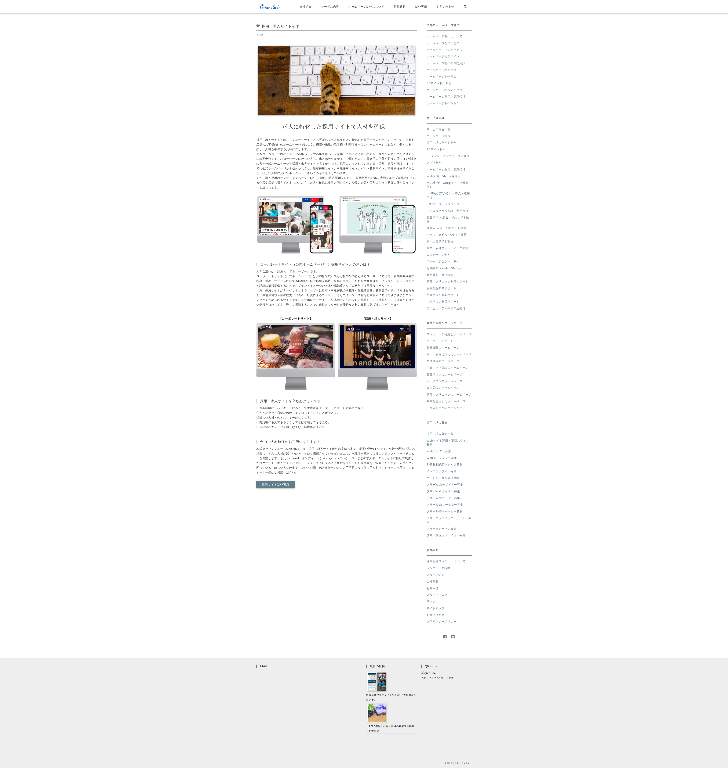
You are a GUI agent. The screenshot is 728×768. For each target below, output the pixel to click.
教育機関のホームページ (443, 347)
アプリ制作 (434, 162)
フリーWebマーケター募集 (445, 504)
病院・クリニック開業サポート (447, 281)
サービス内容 (330, 6)
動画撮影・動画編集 (440, 275)
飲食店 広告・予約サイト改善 (446, 228)
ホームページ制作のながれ (444, 90)
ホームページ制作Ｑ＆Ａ (443, 103)
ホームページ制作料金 (441, 76)
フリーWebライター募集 (443, 491)
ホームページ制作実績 (441, 70)
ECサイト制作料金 (439, 83)
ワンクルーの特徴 (438, 568)
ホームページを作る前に (443, 43)
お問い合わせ (445, 6)
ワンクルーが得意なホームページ (449, 334)
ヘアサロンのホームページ (444, 381)
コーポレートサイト (440, 341)
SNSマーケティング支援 (443, 204)
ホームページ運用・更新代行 (446, 96)
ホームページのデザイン (443, 56)
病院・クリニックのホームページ (449, 394)
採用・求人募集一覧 (440, 434)
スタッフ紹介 (435, 574)
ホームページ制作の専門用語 (446, 63)
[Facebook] (445, 636)
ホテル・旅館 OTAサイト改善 (447, 234)
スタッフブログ (437, 595)
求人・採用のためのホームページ (449, 354)
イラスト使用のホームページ (446, 408)
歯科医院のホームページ (443, 387)
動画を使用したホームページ (446, 401)
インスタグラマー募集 (441, 471)
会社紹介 (306, 6)
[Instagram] (453, 636)
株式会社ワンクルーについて (446, 561)
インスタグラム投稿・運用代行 (447, 211)
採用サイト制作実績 (275, 484)
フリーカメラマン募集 (441, 528)
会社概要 (433, 581)
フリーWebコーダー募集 (443, 498)
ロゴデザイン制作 (438, 255)
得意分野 (400, 6)
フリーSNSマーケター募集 (445, 511)
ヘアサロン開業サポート (443, 301)
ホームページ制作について (366, 6)
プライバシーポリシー (441, 621)
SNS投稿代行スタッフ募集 (445, 464)
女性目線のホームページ (443, 361)
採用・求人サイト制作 (441, 142)
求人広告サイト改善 (440, 241)
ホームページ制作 (438, 136)
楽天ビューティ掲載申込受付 (446, 308)
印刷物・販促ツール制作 (443, 261)
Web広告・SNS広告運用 (443, 176)
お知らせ (433, 588)
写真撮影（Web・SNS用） (445, 268)
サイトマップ (435, 608)
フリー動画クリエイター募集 (446, 535)
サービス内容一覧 (438, 129)
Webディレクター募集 (442, 458)
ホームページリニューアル (444, 50)
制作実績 (421, 6)
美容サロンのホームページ (444, 374)
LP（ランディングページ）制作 (448, 156)
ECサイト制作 (436, 149)
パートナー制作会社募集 (443, 478)
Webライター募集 (439, 451)
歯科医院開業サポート (441, 288)
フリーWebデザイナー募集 (445, 484)
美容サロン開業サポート (443, 295)
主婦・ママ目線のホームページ (447, 367)
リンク (431, 601)
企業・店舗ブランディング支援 (447, 248)
